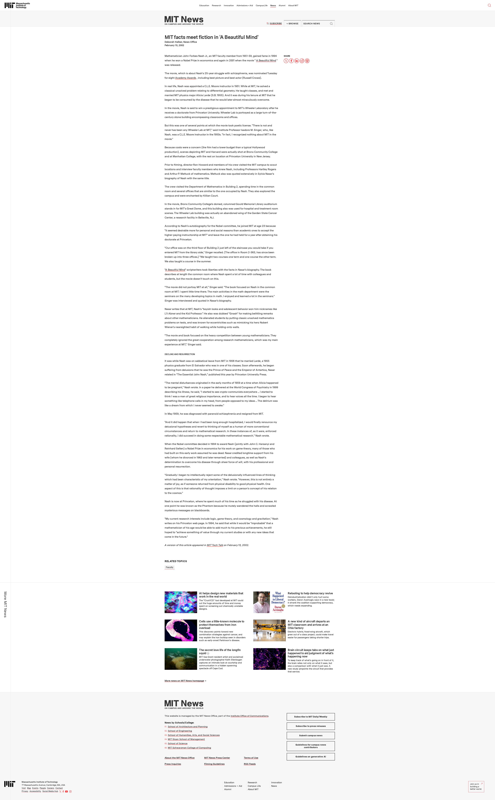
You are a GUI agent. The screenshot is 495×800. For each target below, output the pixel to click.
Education (204, 5)
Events (35, 788)
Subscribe (276, 23)
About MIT (293, 5)
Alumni (282, 5)
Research (216, 5)
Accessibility (35, 791)
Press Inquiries (173, 764)
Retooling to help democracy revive (310, 593)
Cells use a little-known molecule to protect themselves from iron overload (221, 625)
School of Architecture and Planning (188, 726)
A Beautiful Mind (266, 60)
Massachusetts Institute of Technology (40, 782)
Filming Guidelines (214, 764)
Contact (59, 788)
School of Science (177, 743)
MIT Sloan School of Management (186, 739)
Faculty (169, 567)
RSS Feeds (250, 764)
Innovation (229, 5)
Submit (331, 23)
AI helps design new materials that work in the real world (221, 595)
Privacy (25, 791)
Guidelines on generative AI (310, 756)
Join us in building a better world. (476, 786)
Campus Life (261, 5)
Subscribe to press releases (311, 726)
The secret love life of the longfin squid (220, 651)
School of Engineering (180, 730)
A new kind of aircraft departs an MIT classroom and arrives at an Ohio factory (308, 625)
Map (29, 788)
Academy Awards (185, 77)
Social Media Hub (50, 791)
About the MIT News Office (180, 757)
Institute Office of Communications (249, 715)
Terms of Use (251, 757)
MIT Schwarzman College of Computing (189, 747)
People (43, 788)
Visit (24, 788)
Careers (50, 788)
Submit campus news (310, 735)
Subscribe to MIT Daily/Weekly (310, 716)
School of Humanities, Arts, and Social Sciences (194, 735)
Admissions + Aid (245, 5)
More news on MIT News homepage (184, 680)
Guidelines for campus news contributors (310, 746)
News (273, 5)
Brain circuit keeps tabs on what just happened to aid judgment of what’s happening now (311, 653)
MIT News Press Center (217, 757)
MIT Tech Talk (215, 545)
